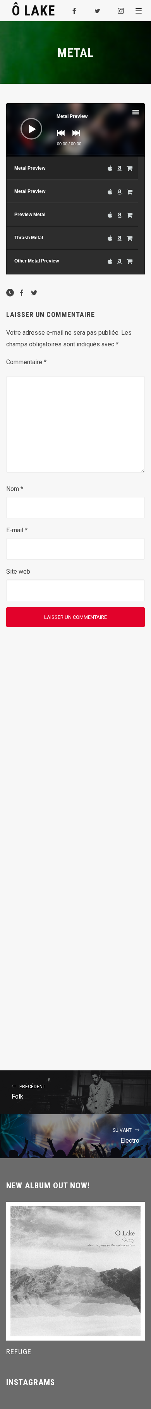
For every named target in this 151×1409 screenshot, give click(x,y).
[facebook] (75, 11)
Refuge (18, 1351)
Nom (14, 488)
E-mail (16, 530)
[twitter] (98, 11)
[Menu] (138, 10)
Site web (18, 571)
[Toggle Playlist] (142, 113)
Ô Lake (33, 10)
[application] (75, 130)
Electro (126, 1136)
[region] (76, 215)
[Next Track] (74, 138)
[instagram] (121, 11)
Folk (28, 1092)
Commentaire (26, 362)
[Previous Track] (59, 138)
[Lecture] (25, 123)
